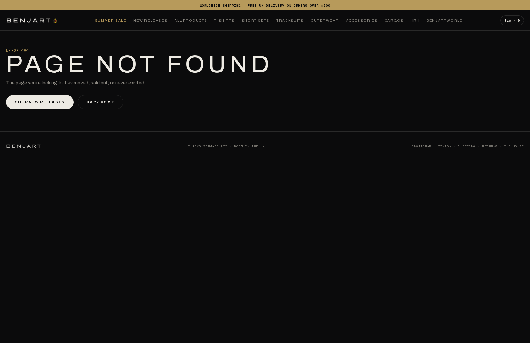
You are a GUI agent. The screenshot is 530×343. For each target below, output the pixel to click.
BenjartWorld (445, 20)
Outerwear (325, 20)
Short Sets (256, 20)
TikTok (444, 146)
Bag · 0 (512, 20)
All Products (191, 20)
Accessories (362, 20)
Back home (100, 102)
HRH (415, 20)
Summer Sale (111, 20)
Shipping (466, 146)
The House (514, 146)
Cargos (394, 20)
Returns (489, 146)
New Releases (150, 20)
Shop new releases (40, 102)
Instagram (422, 146)
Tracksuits (290, 20)
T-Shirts (224, 20)
